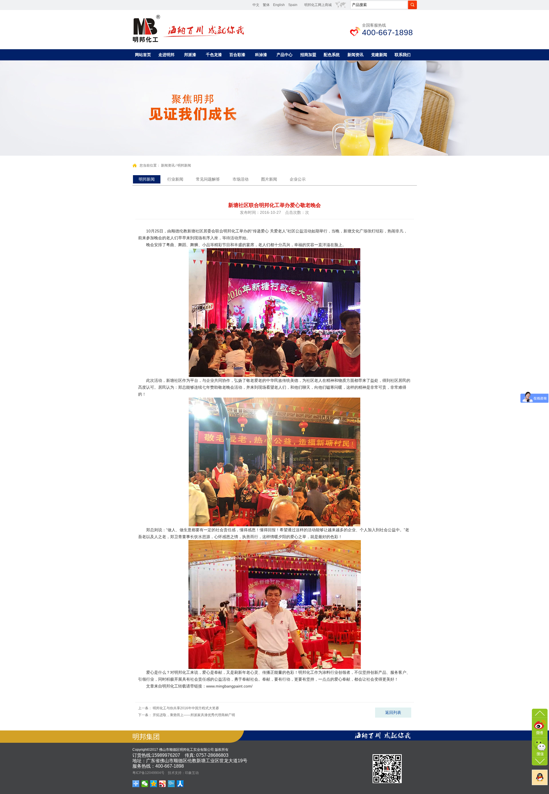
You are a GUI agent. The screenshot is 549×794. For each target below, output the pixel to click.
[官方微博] (540, 726)
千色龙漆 (214, 54)
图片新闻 (269, 179)
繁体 (266, 5)
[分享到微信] (144, 783)
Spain (292, 5)
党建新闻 (379, 54)
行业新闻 (175, 179)
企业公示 (298, 179)
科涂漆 (261, 54)
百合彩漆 (237, 54)
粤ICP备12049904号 (148, 773)
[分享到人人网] (180, 783)
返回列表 (393, 712)
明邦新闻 (184, 165)
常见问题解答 (208, 179)
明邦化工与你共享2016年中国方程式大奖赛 (186, 708)
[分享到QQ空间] (153, 783)
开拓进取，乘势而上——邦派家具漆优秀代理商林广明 (194, 715)
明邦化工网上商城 (318, 5)
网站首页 (143, 54)
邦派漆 (190, 54)
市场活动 (240, 179)
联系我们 (403, 54)
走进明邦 (166, 54)
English (279, 5)
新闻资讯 (355, 54)
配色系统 (332, 54)
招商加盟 (308, 54)
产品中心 (285, 54)
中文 (255, 5)
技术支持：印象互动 (183, 773)
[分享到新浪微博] (162, 783)
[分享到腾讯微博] (171, 783)
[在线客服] (540, 777)
